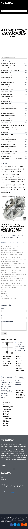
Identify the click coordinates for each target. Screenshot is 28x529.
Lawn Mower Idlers (6, 110)
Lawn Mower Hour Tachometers (9, 108)
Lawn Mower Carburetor (7, 82)
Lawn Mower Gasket (6, 101)
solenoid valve (9, 187)
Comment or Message (7, 321)
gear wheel (5, 182)
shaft (21, 185)
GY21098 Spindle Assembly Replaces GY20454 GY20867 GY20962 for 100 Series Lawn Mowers (20, 363)
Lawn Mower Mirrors (6, 120)
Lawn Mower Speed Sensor (8, 139)
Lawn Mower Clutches (7, 89)
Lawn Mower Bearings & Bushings (10, 70)
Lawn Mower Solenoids (7, 134)
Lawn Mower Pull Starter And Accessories (12, 125)
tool (23, 190)
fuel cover (6, 179)
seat (18, 185)
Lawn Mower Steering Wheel (8, 146)
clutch (16, 169)
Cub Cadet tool (7, 174)
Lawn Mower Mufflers (7, 122)
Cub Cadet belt (14, 171)
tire (20, 190)
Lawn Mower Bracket (6, 77)
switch (9, 190)
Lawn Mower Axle (6, 68)
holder (9, 182)
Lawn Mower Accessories (8, 63)
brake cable (4, 169)
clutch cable (21, 169)
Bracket (24, 166)
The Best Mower (8, 3)
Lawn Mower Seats (6, 132)
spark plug (15, 187)
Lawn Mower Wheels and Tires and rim (11, 158)
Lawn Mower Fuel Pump (7, 96)
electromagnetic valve (6, 177)
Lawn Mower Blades (6, 75)
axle (9, 166)
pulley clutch (11, 185)
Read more (6, 369)
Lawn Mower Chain (6, 84)
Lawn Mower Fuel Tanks (7, 99)
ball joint (13, 166)
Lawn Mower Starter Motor (8, 144)
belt (21, 166)
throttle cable (15, 190)
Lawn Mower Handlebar (7, 106)
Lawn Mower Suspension (7, 149)
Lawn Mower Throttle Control (9, 151)
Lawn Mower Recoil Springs (8, 127)
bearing (17, 166)
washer (5, 192)
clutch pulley (6, 171)
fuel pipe (10, 179)
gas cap (19, 179)
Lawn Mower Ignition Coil (7, 113)
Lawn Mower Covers (6, 91)
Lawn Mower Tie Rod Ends (8, 153)
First (2, 313)
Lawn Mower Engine (6, 94)
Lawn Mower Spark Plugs (8, 137)
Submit (4, 333)
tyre (2, 192)
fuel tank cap (14, 179)
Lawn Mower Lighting (6, 118)
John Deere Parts (17, 182)
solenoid (3, 187)
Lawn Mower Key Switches (8, 115)
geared (2, 182)
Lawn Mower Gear (6, 103)
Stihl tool (5, 190)
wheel (9, 192)
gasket (23, 179)
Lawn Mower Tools (6, 156)
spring (19, 187)
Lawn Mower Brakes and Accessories (11, 79)
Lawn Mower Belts (6, 72)
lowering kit (4, 185)
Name (3, 308)
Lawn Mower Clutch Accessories (9, 87)
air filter (4, 167)
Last (15, 313)
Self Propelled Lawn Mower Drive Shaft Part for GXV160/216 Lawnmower (20, 394)
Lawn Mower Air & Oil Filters (8, 65)
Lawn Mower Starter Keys (8, 142)
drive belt (15, 174)
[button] (14, 6)
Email (3, 315)
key (24, 182)
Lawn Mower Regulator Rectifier (9, 130)
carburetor (11, 169)
